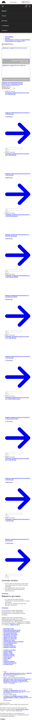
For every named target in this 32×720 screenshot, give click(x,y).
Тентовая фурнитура (9, 646)
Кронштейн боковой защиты (11, 631)
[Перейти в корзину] (17, 133)
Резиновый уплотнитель (10, 634)
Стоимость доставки (9, 650)
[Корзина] (29, 6)
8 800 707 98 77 (26, 1)
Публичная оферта (9, 661)
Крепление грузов (8, 628)
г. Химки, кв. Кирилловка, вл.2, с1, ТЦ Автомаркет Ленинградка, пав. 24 (14, 691)
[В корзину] (17, 118)
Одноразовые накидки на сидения (13, 641)
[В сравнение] (6, 150)
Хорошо (3, 719)
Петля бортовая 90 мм (10, 633)
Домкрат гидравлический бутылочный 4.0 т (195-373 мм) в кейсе (17, 418)
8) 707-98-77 (15, 624)
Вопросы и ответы (8, 654)
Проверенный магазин (9, 663)
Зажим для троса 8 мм (10, 638)
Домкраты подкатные (9, 647)
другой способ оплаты (22, 709)
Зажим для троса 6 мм (10, 637)
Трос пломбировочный (10, 643)
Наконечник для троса (10, 635)
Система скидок (8, 664)
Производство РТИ (9, 655)
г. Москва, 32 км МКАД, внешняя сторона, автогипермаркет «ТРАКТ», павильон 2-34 (15, 696)
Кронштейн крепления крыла (11, 630)
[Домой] (4, 2)
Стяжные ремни (8, 644)
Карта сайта (6, 658)
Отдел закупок (7, 657)
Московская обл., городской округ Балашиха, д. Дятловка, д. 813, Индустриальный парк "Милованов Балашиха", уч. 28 (17, 680)
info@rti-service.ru (25, 2)
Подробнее (5, 593)
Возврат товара (8, 652)
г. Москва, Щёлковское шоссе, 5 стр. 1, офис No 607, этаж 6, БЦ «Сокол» (17, 673)
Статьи (5, 660)
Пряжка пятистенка (9, 640)
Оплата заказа (7, 651)
